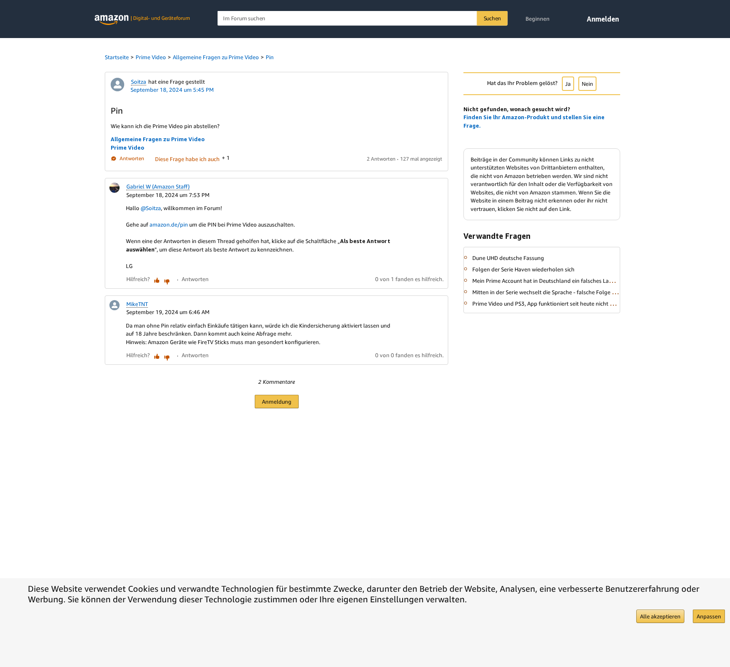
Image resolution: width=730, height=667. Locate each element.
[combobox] (363, 18)
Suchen (492, 18)
